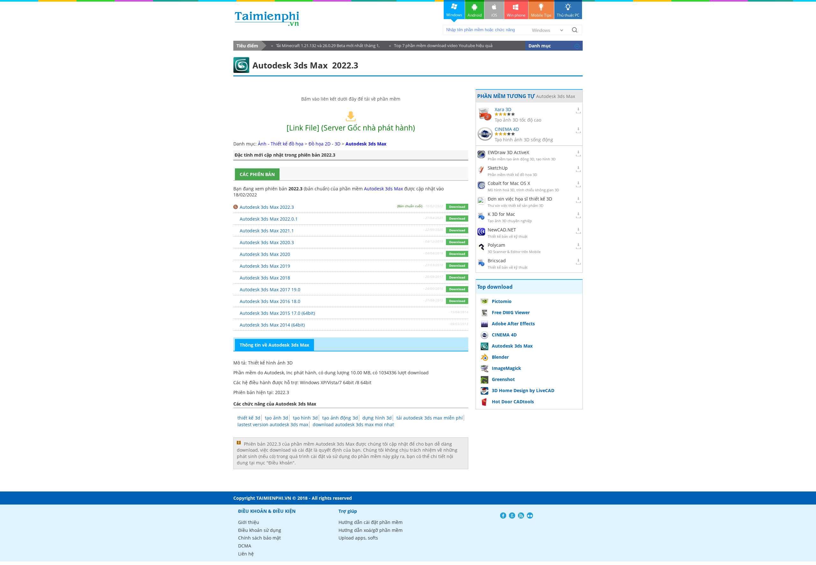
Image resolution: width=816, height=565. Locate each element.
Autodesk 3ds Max (383, 189)
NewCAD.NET (502, 230)
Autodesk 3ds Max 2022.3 (267, 207)
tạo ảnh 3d (276, 418)
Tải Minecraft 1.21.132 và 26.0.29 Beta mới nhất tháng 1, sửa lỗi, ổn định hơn (325, 47)
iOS (494, 15)
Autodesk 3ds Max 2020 (265, 254)
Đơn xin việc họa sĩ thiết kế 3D (520, 199)
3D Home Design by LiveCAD (523, 390)
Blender (500, 357)
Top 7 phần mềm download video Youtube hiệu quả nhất (440, 47)
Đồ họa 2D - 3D (324, 144)
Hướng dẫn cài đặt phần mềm (371, 522)
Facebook (503, 515)
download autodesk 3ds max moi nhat (353, 424)
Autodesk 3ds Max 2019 (265, 266)
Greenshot (503, 379)
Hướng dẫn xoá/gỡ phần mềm (371, 530)
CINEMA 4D (507, 129)
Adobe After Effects (513, 324)
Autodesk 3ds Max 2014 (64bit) (272, 325)
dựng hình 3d (377, 418)
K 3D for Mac (501, 214)
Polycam (496, 245)
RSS (521, 515)
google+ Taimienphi (512, 515)
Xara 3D (503, 109)
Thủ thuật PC (568, 15)
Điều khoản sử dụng (259, 530)
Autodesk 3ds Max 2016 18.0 (270, 301)
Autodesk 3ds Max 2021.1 (267, 231)
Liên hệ (246, 554)
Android (475, 15)
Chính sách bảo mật (259, 538)
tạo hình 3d (305, 418)
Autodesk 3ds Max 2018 (265, 278)
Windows (454, 15)
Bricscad (497, 261)
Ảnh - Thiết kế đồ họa (280, 144)
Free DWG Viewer (511, 312)
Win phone (516, 15)
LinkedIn (530, 515)
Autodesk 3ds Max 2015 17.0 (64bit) (277, 313)
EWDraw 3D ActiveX (508, 152)
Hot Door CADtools (513, 402)
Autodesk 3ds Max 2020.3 (267, 242)
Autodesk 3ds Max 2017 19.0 (270, 289)
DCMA (244, 546)
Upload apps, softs (358, 538)
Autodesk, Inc (278, 373)
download (267, 18)
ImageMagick (506, 368)
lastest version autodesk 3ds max (272, 424)
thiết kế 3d (248, 418)
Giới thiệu (248, 522)
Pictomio (502, 301)
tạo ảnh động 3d (340, 418)
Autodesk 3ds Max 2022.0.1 (269, 219)
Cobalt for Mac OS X (509, 183)
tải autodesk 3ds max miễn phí (430, 418)
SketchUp (498, 168)
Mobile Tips (541, 15)
